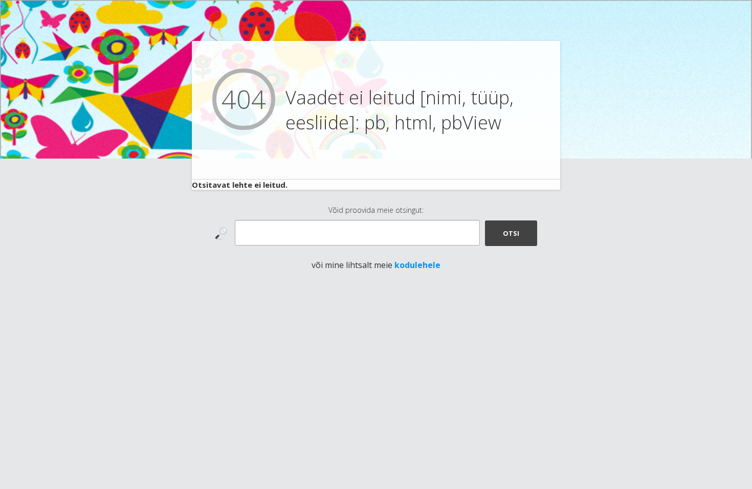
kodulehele (417, 265)
